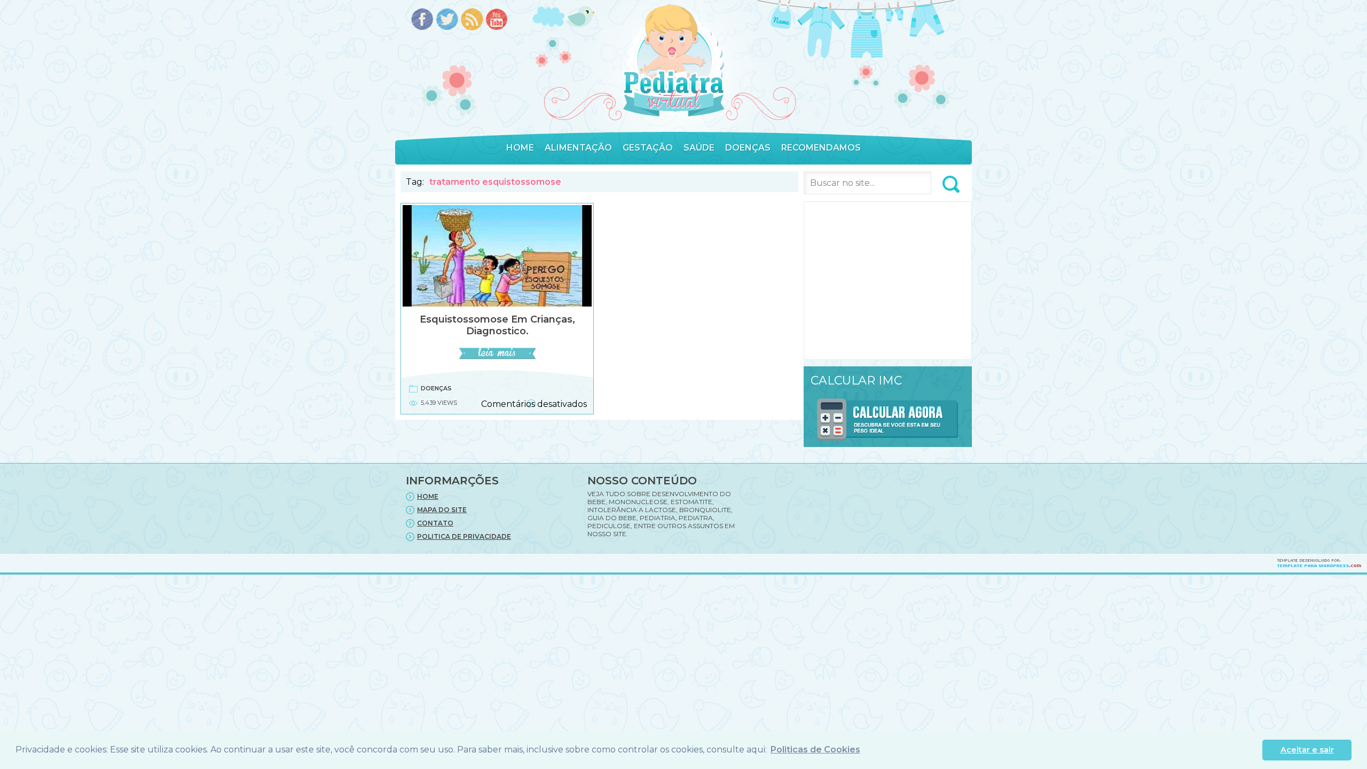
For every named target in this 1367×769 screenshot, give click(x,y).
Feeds (472, 20)
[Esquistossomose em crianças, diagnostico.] (497, 357)
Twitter (447, 20)
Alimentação (578, 148)
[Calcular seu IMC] (888, 442)
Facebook (422, 20)
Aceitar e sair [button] (1307, 750)
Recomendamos (821, 148)
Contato (435, 523)
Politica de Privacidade (464, 536)
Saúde (699, 148)
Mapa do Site (442, 510)
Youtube (497, 20)
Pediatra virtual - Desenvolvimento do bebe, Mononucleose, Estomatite (673, 60)
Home (520, 148)
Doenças (748, 148)
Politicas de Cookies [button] (815, 749)
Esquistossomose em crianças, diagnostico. (497, 325)
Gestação (648, 148)
